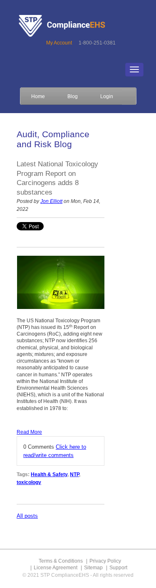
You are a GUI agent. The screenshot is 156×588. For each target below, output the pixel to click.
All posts (27, 516)
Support (118, 568)
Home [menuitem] (38, 96)
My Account (59, 43)
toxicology (29, 482)
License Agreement (55, 568)
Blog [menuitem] (72, 96)
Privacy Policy (105, 561)
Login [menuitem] (106, 96)
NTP (74, 474)
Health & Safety (49, 474)
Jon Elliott (51, 201)
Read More (29, 432)
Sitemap (93, 568)
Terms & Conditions (61, 561)
